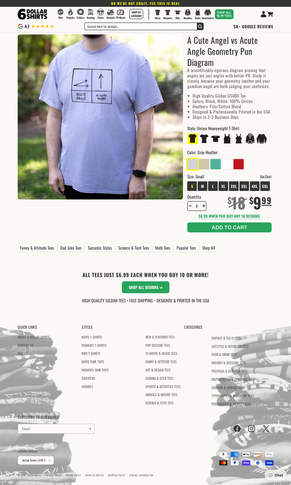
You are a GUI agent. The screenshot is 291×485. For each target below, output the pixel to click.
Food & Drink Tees (224, 354)
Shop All (208, 248)
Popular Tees (186, 248)
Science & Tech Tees (133, 248)
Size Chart (266, 176)
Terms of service (94, 475)
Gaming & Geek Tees (159, 378)
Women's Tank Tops (95, 370)
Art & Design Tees (158, 370)
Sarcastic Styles (100, 248)
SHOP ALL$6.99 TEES (224, 14)
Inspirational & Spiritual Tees (233, 379)
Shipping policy (116, 475)
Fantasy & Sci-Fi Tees (226, 338)
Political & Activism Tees (230, 371)
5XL (265, 186)
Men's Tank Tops (93, 361)
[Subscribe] (89, 429)
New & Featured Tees (160, 337)
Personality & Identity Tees (231, 404)
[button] (136, 14)
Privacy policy (53, 475)
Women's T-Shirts (94, 345)
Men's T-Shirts (92, 337)
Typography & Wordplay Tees (233, 395)
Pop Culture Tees (158, 345)
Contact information (141, 475)
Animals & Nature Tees (161, 394)
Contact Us (26, 345)
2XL (234, 186)
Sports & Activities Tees (163, 386)
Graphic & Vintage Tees (228, 387)
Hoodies (87, 386)
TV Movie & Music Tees (161, 353)
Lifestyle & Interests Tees (230, 346)
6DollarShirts (34, 475)
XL (223, 186)
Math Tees (162, 248)
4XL (255, 186)
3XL (244, 186)
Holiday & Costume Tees (229, 362)
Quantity (194, 196)
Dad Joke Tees (71, 248)
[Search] (200, 26)
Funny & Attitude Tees (37, 248)
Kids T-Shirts (91, 353)
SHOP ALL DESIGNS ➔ (146, 287)
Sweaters (88, 378)
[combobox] (141, 26)
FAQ (20, 353)
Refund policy (73, 475)
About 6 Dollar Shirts (34, 337)
